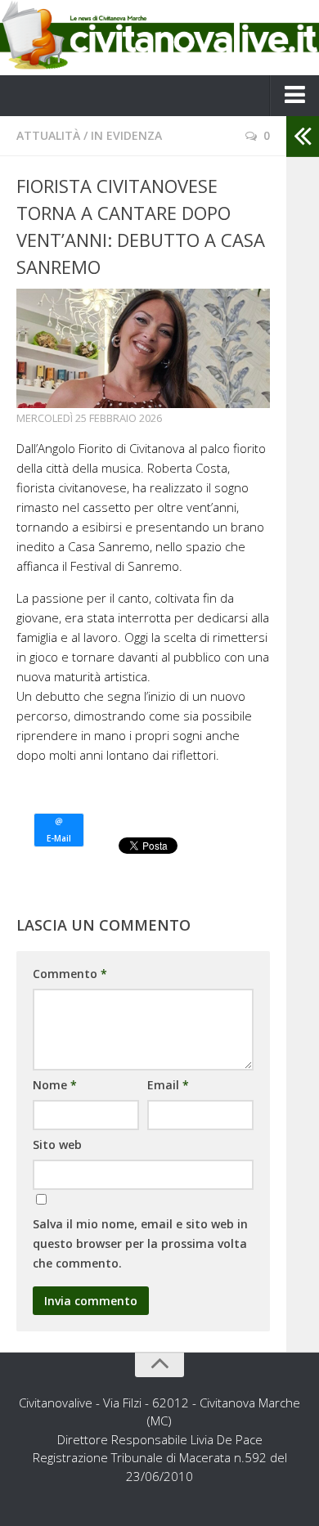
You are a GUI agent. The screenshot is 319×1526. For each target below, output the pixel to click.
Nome (55, 1085)
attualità (48, 135)
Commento (70, 973)
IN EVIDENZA (126, 135)
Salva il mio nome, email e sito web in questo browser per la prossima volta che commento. (140, 1243)
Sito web (57, 1144)
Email (168, 1085)
